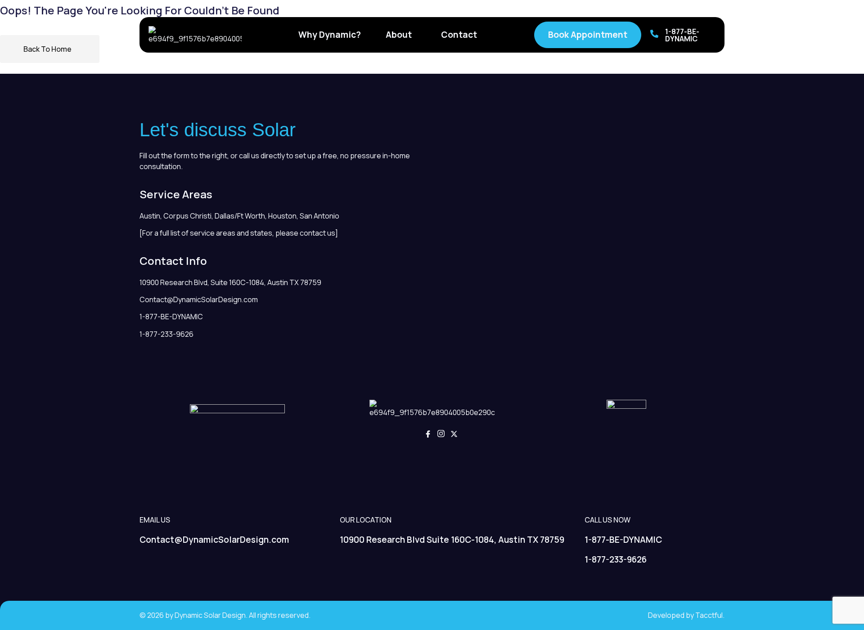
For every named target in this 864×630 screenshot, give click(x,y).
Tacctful (709, 615)
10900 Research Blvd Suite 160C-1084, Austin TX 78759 (452, 539)
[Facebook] (428, 435)
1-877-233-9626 (167, 334)
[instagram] (441, 435)
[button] (401, 35)
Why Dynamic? (329, 34)
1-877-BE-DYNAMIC (682, 35)
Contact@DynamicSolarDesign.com (199, 299)
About (399, 34)
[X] (454, 435)
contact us (317, 233)
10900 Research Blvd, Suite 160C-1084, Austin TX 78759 (230, 282)
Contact (459, 34)
